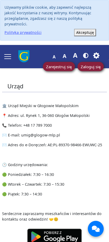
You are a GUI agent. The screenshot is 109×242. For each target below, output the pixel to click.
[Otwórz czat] (96, 229)
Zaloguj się (91, 66)
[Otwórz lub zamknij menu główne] (7, 56)
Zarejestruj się (59, 66)
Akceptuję (85, 32)
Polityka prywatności (23, 32)
